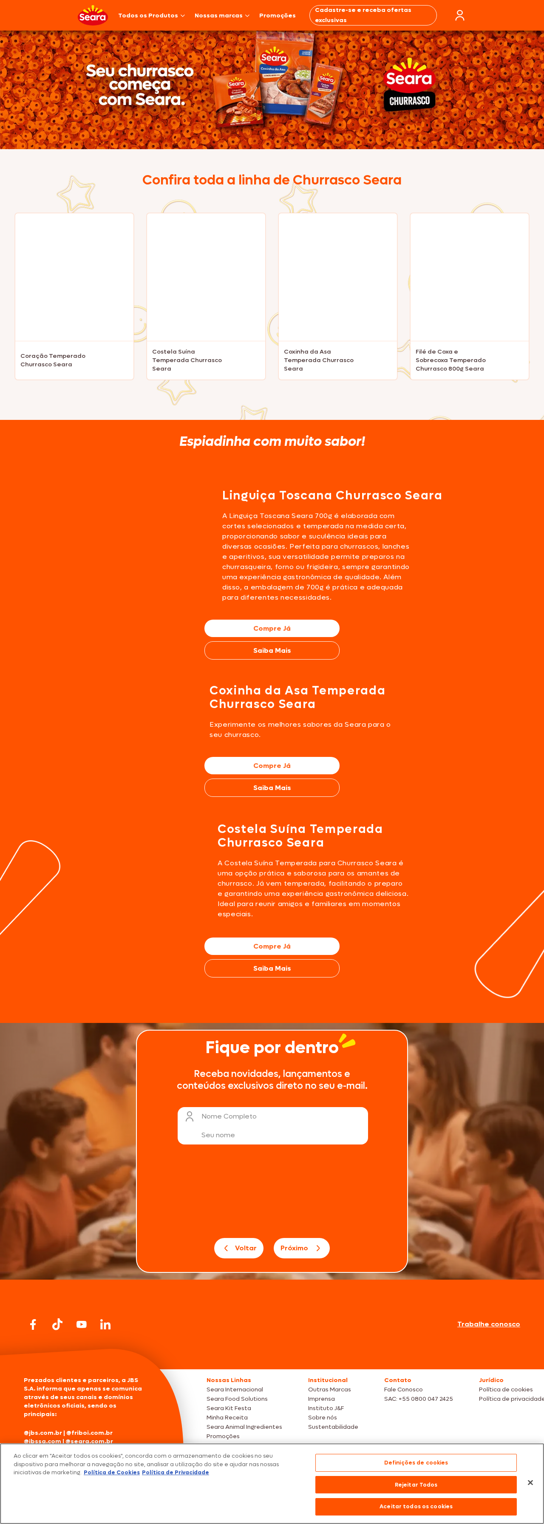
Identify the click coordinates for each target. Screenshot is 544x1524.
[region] (272, 1483)
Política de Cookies (112, 1472)
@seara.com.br (89, 1441)
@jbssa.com (42, 1441)
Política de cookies (506, 1389)
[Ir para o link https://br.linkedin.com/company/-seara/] (105, 1324)
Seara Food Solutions (237, 1399)
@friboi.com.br (89, 1433)
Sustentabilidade (333, 1427)
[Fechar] (530, 1482)
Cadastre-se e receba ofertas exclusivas (363, 15)
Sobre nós (322, 1418)
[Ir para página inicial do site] (272, 1352)
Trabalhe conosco (488, 1324)
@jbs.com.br (43, 1433)
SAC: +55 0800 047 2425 (418, 1399)
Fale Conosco (403, 1389)
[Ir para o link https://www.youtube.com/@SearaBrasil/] (81, 1324)
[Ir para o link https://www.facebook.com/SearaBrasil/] (33, 1324)
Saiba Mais (272, 650)
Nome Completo (229, 1116)
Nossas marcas (219, 15)
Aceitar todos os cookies (416, 1506)
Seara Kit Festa (229, 1408)
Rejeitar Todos (416, 1484)
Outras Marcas (329, 1389)
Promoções (277, 15)
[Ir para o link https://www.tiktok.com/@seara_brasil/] (57, 1324)
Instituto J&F (326, 1408)
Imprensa (321, 1399)
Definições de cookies (416, 1462)
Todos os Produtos (148, 15)
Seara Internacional (235, 1389)
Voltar (246, 1248)
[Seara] (92, 15)
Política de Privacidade (175, 1472)
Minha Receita (227, 1418)
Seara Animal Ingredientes (244, 1427)
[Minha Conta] (459, 15)
